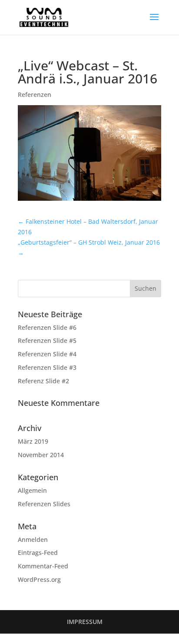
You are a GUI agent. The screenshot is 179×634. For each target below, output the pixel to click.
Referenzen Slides (44, 504)
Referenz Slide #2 (43, 381)
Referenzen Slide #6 (47, 327)
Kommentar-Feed (43, 566)
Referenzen (34, 94)
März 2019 (33, 441)
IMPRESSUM (85, 621)
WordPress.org (39, 579)
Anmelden (33, 539)
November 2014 (41, 455)
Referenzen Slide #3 (47, 367)
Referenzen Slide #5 (47, 340)
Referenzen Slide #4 (47, 354)
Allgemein (32, 490)
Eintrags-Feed (38, 552)
